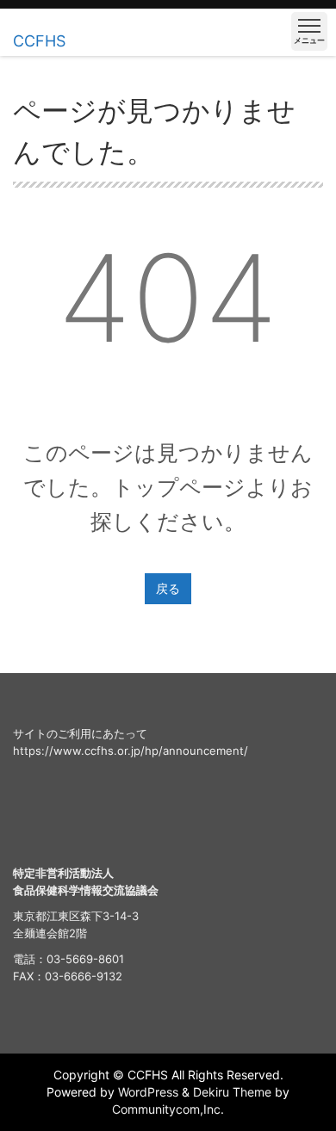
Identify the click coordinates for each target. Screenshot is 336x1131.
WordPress (148, 1092)
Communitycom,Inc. (168, 1109)
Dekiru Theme (232, 1092)
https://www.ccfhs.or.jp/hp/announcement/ (130, 750)
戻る (168, 588)
